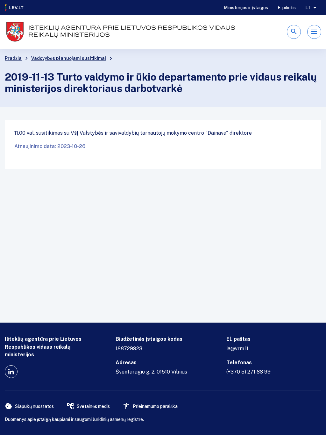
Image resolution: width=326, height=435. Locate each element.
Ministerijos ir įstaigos (246, 7)
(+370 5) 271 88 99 (248, 372)
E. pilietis (287, 7)
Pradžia (13, 58)
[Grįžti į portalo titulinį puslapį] (14, 7)
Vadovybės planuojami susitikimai (68, 58)
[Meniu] (314, 32)
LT (308, 7)
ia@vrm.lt (237, 349)
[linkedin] (11, 371)
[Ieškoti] (294, 32)
